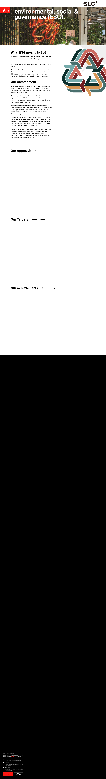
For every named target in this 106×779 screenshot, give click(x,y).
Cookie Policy (13, 756)
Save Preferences (18, 774)
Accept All (8, 774)
